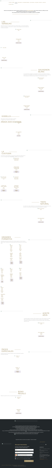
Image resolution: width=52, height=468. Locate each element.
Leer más (18, 135)
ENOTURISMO (20, 2)
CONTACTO (44, 2)
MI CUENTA (10, 4)
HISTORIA (10, 2)
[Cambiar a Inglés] (13, 4)
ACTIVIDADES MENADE (25, 2)
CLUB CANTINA (32, 2)
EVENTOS (40, 2)
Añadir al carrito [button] (4, 60)
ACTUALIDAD (37, 2)
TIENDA (16, 2)
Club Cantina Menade (30, 10)
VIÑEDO (13, 2)
